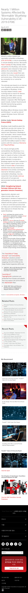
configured (10, 234)
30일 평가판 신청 (12, 568)
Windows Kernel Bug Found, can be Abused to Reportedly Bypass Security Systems (14, 309)
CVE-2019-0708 (6, 60)
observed (4, 170)
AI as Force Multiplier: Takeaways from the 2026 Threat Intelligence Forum (14, 333)
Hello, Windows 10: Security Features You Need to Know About (13, 319)
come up (21, 176)
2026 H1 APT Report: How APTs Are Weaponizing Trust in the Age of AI (12, 337)
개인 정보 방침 (5, 577)
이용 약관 (17, 580)
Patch (4, 214)
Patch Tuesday (6, 65)
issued (15, 73)
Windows (22, 294)
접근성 (3, 580)
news (13, 165)
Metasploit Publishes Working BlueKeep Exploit (13, 305)
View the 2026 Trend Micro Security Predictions (11, 498)
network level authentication (15, 229)
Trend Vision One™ (7, 511)
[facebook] (5, 30)
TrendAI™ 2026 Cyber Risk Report (12, 343)
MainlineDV (8, 283)
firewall (12, 228)
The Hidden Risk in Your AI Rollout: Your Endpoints (13, 346)
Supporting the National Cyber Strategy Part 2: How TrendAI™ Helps (14, 340)
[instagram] (15, 544)
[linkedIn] (10, 30)
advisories (4, 69)
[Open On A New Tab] (11, 544)
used (19, 91)
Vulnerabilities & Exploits (12, 294)
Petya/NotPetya (9, 145)
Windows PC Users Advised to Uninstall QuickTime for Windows (13, 312)
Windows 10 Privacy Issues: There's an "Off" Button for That (14, 316)
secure (12, 220)
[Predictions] (14, 487)
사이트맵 (4, 583)
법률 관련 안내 (18, 577)
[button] (12, 552)
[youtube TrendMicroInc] (19, 544)
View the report (5, 470)
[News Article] (14, 460)
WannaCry (22, 143)
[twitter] (7, 30)
